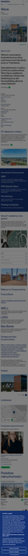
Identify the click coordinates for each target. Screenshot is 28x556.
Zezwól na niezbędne (14, 551)
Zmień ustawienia (14, 554)
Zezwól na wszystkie (14, 548)
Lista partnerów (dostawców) (8, 544)
